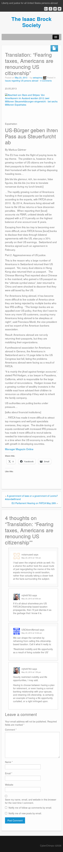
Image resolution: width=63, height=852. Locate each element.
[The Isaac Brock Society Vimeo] (55, 9)
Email (8, 773)
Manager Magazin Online (19, 449)
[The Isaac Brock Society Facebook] (50, 9)
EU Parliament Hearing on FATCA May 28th (34, 503)
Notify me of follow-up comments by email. (30, 807)
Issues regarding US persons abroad (21, 80)
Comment (10, 729)
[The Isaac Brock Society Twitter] (59, 9)
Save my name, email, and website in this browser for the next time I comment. (30, 801)
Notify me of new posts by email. (25, 813)
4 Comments (46, 80)
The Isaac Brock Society (31, 22)
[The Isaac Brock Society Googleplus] (46, 9)
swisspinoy (37, 77)
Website (9, 784)
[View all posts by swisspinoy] (44, 77)
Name (9, 762)
